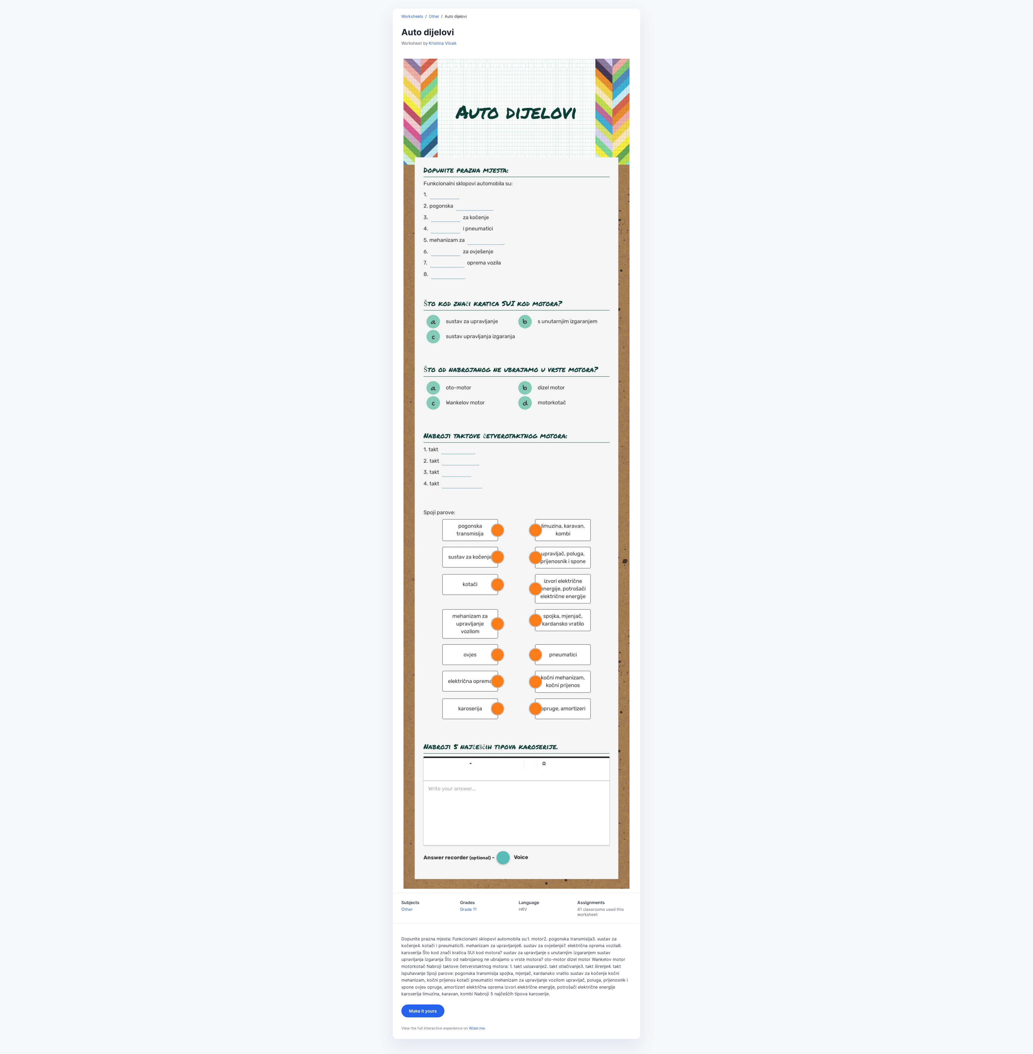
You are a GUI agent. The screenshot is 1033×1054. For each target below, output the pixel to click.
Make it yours (423, 1011)
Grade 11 (468, 909)
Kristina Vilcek (443, 43)
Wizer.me (477, 1028)
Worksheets (412, 16)
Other (434, 16)
